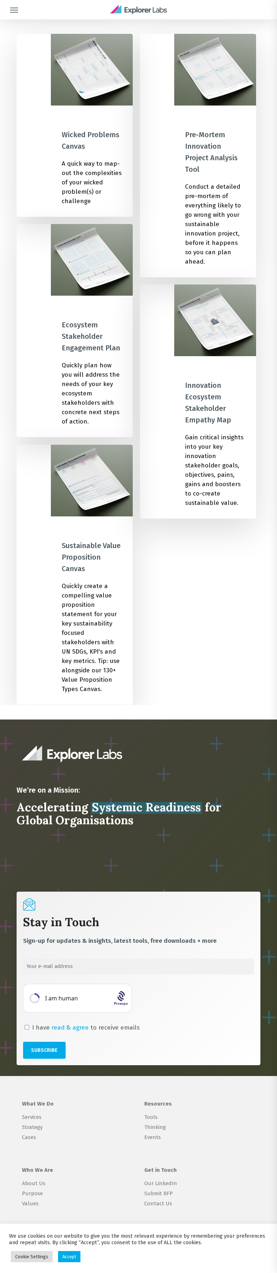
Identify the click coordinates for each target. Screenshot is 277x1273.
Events (152, 1137)
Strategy (32, 1127)
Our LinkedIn (160, 1183)
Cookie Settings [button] (31, 1256)
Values (30, 1203)
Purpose (32, 1193)
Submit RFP (158, 1193)
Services (31, 1117)
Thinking (155, 1127)
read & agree (70, 1027)
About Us (33, 1183)
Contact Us (158, 1203)
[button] (14, 9)
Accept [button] (69, 1256)
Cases (29, 1137)
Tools (151, 1117)
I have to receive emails (85, 1027)
